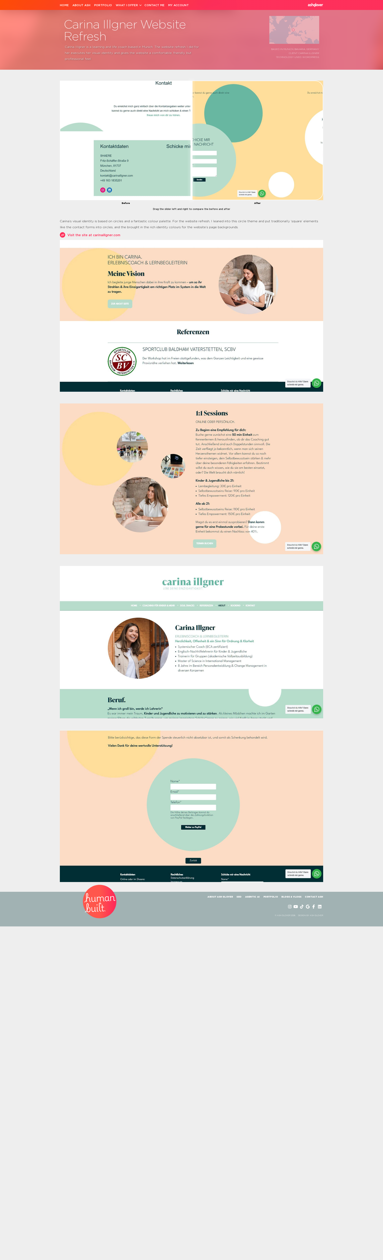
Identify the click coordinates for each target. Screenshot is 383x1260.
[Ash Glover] (315, 5)
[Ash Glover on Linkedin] (320, 907)
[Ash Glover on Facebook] (314, 907)
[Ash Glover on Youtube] (296, 907)
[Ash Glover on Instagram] (290, 907)
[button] (293, 30)
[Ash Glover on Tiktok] (302, 907)
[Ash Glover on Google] (308, 907)
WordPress (310, 57)
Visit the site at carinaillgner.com (93, 235)
